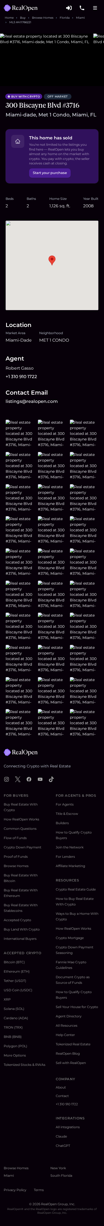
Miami (80, 17)
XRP (7, 999)
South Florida (61, 1176)
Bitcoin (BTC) (14, 962)
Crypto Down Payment (22, 847)
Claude (61, 1136)
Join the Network (69, 847)
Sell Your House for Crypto (77, 1007)
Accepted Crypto (17, 920)
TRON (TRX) (13, 1027)
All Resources (66, 1025)
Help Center (65, 1035)
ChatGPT (63, 1146)
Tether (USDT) (15, 981)
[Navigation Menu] (95, 8)
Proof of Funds (16, 857)
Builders (62, 823)
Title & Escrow (67, 814)
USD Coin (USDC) (18, 990)
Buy (23, 17)
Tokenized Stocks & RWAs (24, 1065)
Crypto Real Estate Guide (76, 889)
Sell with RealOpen (71, 1063)
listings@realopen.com (32, 401)
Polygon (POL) (15, 1046)
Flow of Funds (15, 838)
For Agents (65, 804)
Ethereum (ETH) (17, 971)
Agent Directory (69, 1016)
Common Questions (20, 829)
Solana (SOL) (14, 1009)
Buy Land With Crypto (22, 929)
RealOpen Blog (68, 1053)
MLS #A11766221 (20, 22)
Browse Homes (42, 17)
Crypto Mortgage (70, 938)
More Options (15, 1055)
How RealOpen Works (21, 819)
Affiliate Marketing (70, 866)
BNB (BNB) (13, 1037)
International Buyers (20, 939)
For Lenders (65, 857)
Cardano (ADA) (16, 1018)
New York (58, 1168)
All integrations (68, 1127)
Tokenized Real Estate (73, 1044)
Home (9, 17)
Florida (65, 17)
